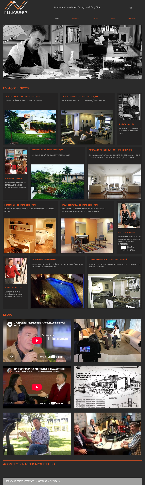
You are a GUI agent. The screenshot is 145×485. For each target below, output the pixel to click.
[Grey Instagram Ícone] (131, 7)
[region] (107, 340)
